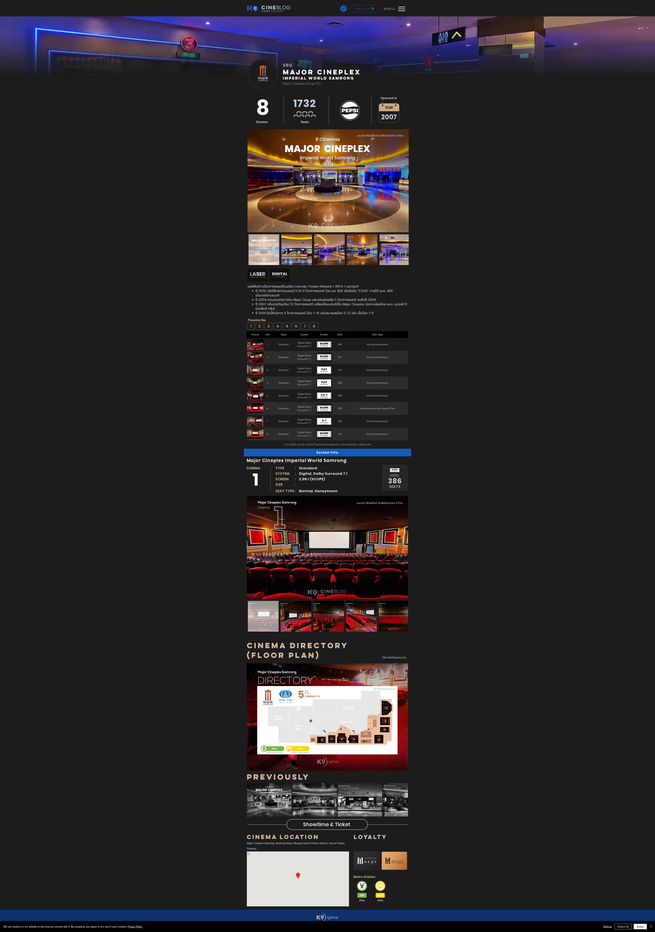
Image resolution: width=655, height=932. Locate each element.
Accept (640, 926)
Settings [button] (607, 926)
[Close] (651, 926)
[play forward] (405, 274)
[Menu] (401, 9)
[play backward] (252, 274)
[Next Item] (403, 180)
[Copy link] (343, 8)
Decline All (623, 926)
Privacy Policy (134, 926)
